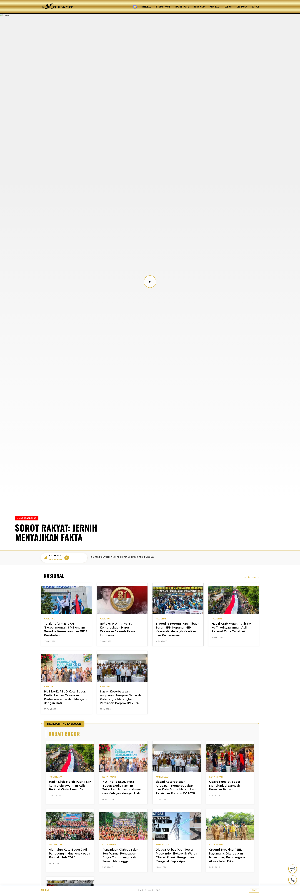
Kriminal (214, 6)
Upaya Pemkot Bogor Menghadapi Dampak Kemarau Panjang (224, 785)
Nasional (146, 6)
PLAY (254, 890)
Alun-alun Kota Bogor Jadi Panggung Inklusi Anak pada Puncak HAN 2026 (69, 853)
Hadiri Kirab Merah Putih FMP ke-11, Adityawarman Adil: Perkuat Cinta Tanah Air (232, 627)
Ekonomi (227, 6)
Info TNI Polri (182, 6)
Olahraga (242, 6)
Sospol (255, 6)
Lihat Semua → (250, 577)
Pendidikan (199, 6)
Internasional (162, 6)
